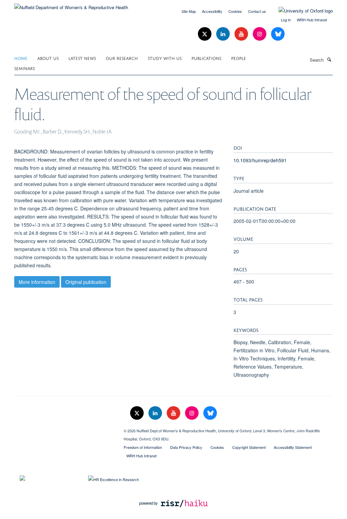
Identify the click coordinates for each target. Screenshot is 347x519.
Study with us (165, 58)
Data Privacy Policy (186, 447)
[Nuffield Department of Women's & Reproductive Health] (71, 5)
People (238, 58)
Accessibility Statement (293, 447)
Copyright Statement (249, 447)
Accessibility (212, 11)
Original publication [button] (85, 281)
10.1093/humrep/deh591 (260, 160)
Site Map (189, 11)
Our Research (122, 58)
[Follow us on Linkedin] (223, 34)
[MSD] (64, 428)
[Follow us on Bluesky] (278, 34)
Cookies (235, 11)
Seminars (24, 68)
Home (20, 58)
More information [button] (37, 281)
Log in (286, 19)
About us (48, 58)
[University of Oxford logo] (300, 11)
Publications (206, 58)
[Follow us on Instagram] (260, 34)
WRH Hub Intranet (312, 19)
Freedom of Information (143, 447)
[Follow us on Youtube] (241, 34)
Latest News (82, 58)
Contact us (257, 11)
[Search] (329, 59)
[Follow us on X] (205, 34)
